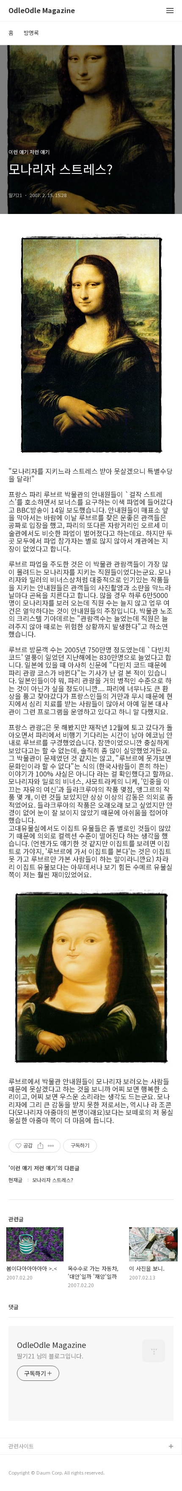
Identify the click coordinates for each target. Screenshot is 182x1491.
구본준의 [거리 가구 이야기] (41, 1474)
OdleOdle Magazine (41, 10)
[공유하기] (40, 1145)
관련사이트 (21, 1446)
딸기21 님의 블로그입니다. (50, 1356)
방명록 (31, 33)
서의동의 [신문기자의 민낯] (40, 1460)
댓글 (13, 1307)
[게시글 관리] (51, 1145)
